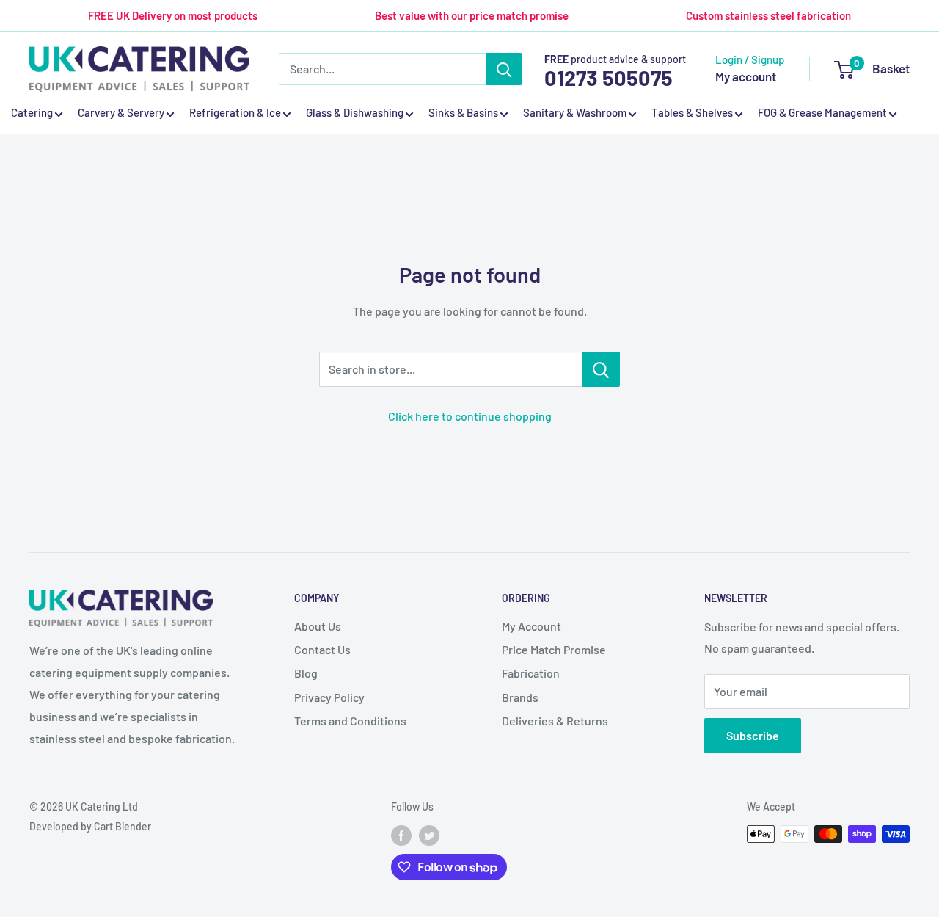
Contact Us (322, 649)
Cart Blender (122, 826)
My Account (531, 626)
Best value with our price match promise (472, 15)
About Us (317, 626)
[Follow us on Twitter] (429, 835)
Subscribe (752, 735)
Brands (520, 697)
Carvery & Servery (121, 113)
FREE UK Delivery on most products (172, 15)
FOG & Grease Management (822, 113)
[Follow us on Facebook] (401, 835)
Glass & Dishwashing (354, 113)
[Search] (504, 69)
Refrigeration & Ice (235, 113)
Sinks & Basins (463, 113)
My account (745, 76)
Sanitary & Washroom (574, 113)
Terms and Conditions (350, 721)
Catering (32, 113)
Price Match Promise (554, 649)
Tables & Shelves (692, 113)
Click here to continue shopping (470, 416)
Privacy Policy (329, 697)
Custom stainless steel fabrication (768, 15)
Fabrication (531, 673)
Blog (306, 673)
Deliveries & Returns (555, 721)
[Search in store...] (601, 369)
